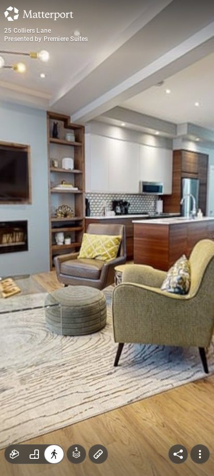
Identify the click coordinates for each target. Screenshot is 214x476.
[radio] (14, 454)
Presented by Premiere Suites (46, 39)
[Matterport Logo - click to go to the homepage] (38, 13)
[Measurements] (98, 454)
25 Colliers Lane (27, 30)
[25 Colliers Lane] (107, 238)
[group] (34, 454)
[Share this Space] (178, 454)
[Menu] (200, 454)
